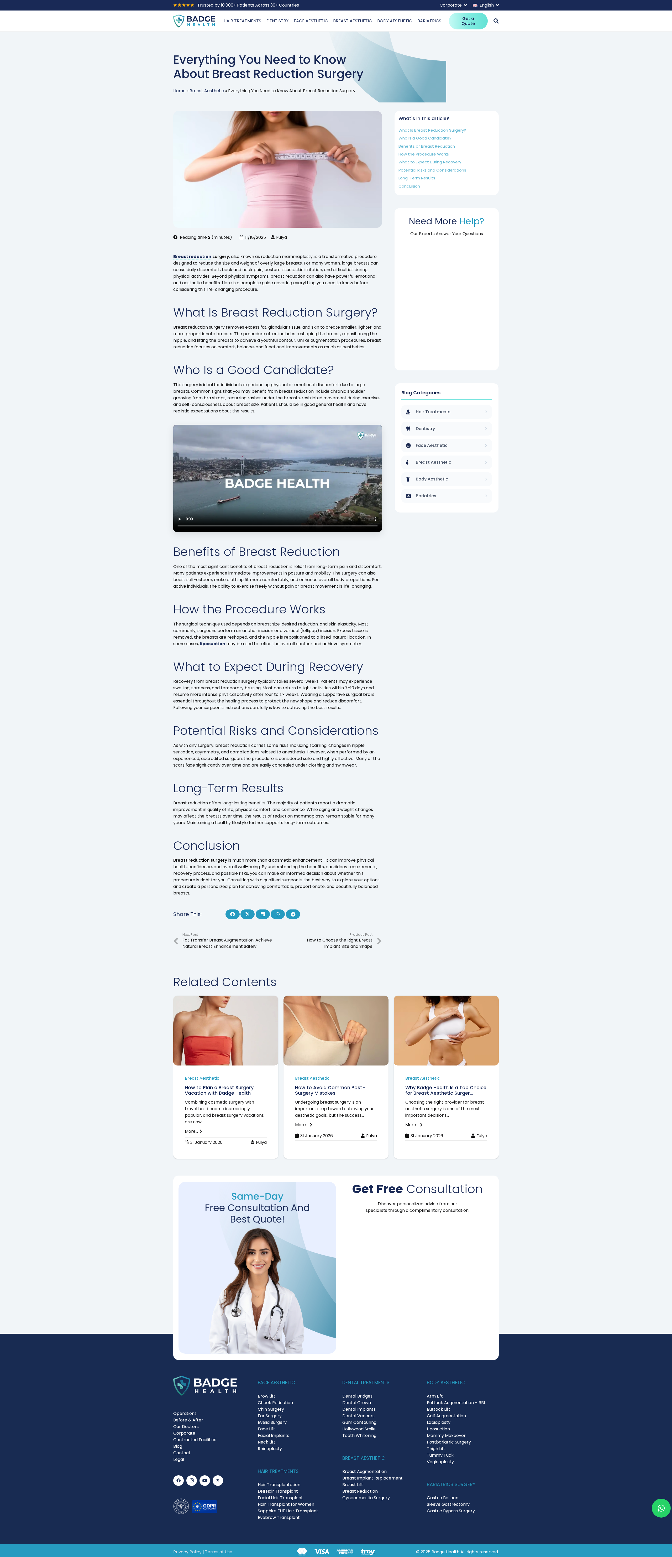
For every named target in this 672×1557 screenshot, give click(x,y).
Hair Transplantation (279, 1485)
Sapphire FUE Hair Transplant (288, 1511)
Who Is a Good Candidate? (425, 138)
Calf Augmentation (446, 1416)
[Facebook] (178, 1480)
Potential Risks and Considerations (432, 170)
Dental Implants (359, 1409)
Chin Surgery (271, 1409)
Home (179, 91)
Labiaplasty (438, 1422)
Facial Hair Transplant (280, 1498)
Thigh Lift (436, 1449)
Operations (185, 1413)
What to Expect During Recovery (429, 162)
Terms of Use (218, 1552)
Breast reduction (192, 257)
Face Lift (266, 1429)
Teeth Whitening (359, 1435)
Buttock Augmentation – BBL (456, 1403)
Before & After (188, 1420)
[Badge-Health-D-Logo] (194, 21)
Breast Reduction (360, 1491)
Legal (178, 1459)
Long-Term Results (416, 178)
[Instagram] (191, 1480)
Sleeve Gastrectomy (448, 1504)
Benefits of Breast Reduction (426, 146)
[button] (453, 5)
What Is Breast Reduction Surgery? (432, 130)
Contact (182, 1453)
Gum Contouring (359, 1422)
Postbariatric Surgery (449, 1442)
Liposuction (438, 1429)
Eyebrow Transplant (279, 1517)
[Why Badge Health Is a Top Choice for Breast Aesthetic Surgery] (446, 1077)
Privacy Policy (187, 1552)
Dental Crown (356, 1403)
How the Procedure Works (423, 154)
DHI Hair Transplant (278, 1491)
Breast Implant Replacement (372, 1478)
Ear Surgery (270, 1416)
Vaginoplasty (440, 1462)
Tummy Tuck (440, 1455)
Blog (177, 1446)
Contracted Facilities (194, 1440)
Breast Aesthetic (207, 91)
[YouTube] (205, 1480)
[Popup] (496, 21)
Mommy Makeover (446, 1435)
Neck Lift (266, 1442)
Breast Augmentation (364, 1471)
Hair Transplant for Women (286, 1504)
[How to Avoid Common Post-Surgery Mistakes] (336, 1077)
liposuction (212, 644)
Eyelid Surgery (272, 1422)
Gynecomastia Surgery (366, 1498)
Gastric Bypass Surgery (451, 1511)
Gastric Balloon (442, 1498)
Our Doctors (186, 1427)
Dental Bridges (357, 1396)
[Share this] (232, 914)
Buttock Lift (438, 1409)
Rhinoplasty (270, 1449)
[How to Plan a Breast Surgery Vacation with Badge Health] (225, 1077)
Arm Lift (435, 1396)
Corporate (184, 1433)
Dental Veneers (358, 1416)
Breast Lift (352, 1485)
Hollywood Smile (359, 1429)
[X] (218, 1480)
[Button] (661, 1508)
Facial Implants (273, 1435)
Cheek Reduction (275, 1403)
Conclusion (409, 186)
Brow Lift (266, 1396)
